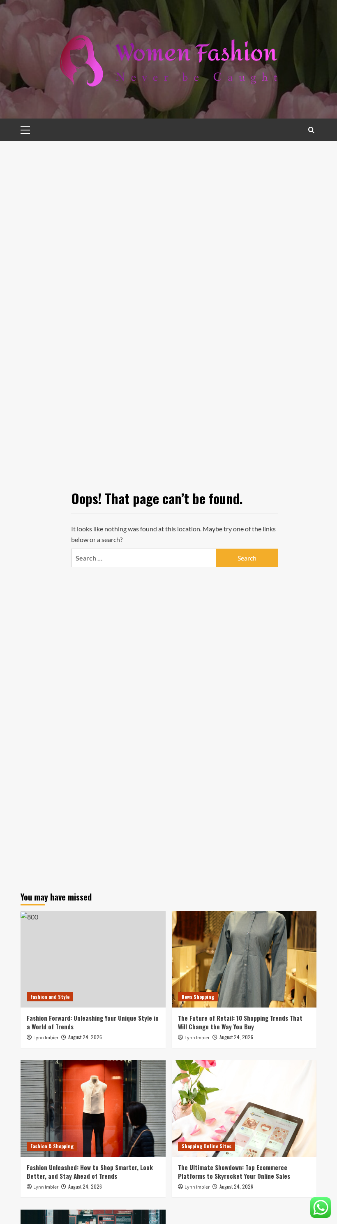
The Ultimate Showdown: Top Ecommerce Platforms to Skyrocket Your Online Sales (234, 1171)
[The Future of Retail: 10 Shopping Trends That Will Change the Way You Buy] (244, 959)
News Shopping (198, 996)
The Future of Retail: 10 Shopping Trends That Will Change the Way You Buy (240, 1022)
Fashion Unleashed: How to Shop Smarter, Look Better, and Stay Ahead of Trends (90, 1171)
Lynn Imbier (45, 1037)
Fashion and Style (49, 996)
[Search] (311, 130)
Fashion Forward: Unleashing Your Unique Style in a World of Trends (93, 1022)
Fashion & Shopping (52, 1146)
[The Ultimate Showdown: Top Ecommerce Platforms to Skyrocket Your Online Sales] (244, 1108)
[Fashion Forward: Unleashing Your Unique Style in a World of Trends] (93, 959)
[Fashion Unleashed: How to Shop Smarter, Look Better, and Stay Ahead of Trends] (93, 1108)
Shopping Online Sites (206, 1146)
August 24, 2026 (85, 1036)
